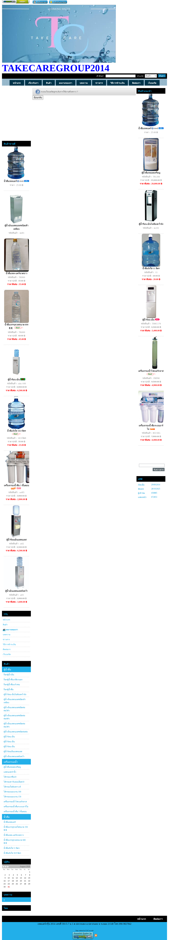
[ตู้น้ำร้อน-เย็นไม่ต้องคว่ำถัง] (151, 205)
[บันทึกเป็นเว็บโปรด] (58, 2)
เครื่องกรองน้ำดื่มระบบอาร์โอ (16, 806)
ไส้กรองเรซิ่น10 (10, 777)
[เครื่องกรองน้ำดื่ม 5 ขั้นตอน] (20, 467)
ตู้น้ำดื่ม (7, 669)
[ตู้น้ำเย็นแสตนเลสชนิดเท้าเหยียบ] (16, 207)
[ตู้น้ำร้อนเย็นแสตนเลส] (16, 521)
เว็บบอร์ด (7, 654)
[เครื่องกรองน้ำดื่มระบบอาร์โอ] (153, 407)
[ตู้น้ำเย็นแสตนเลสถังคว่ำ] (20, 572)
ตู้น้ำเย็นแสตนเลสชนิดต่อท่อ (16, 732)
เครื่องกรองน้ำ (11, 762)
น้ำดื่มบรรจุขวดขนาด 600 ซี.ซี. (15, 841)
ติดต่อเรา (7, 649)
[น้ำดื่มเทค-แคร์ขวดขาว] (16, 255)
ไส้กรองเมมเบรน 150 (12, 797)
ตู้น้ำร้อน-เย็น (14, 379)
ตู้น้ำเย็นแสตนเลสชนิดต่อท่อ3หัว (14, 725)
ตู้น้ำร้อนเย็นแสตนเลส (16, 539)
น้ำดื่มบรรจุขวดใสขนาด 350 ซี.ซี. (16, 828)
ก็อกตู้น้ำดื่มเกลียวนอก (13, 679)
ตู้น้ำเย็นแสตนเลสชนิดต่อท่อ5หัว (14, 709)
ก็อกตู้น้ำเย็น (9, 675)
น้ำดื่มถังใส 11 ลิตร (11, 848)
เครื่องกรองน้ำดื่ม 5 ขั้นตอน (16, 485)
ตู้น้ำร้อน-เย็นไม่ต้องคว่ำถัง (15, 694)
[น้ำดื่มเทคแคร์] (16, 162)
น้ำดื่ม (7, 817)
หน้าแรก (6, 620)
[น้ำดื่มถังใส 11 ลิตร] (151, 250)
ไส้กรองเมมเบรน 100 (12, 792)
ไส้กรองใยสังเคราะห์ (12, 787)
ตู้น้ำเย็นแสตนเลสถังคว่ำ (16, 591)
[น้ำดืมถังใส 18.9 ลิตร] (16, 412)
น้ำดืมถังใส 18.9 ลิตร (16, 431)
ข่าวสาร (6, 639)
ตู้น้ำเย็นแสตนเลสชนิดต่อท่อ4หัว (14, 717)
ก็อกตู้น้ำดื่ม (9, 689)
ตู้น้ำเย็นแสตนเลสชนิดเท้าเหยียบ (15, 701)
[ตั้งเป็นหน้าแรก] (40, 2)
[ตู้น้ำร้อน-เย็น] (16, 361)
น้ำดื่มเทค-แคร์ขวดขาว (16, 273)
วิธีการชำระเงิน (9, 644)
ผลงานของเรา (11, 629)
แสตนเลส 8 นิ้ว (10, 772)
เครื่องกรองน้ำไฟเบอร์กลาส (15, 801)
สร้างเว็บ (16, 2)
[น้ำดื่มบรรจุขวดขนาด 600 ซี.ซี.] (16, 306)
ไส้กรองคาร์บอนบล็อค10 (14, 782)
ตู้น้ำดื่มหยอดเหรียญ (12, 767)
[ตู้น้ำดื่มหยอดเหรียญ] (151, 154)
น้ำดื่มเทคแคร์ (10, 181)
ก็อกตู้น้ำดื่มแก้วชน (12, 684)
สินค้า (5, 625)
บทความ (6, 634)
